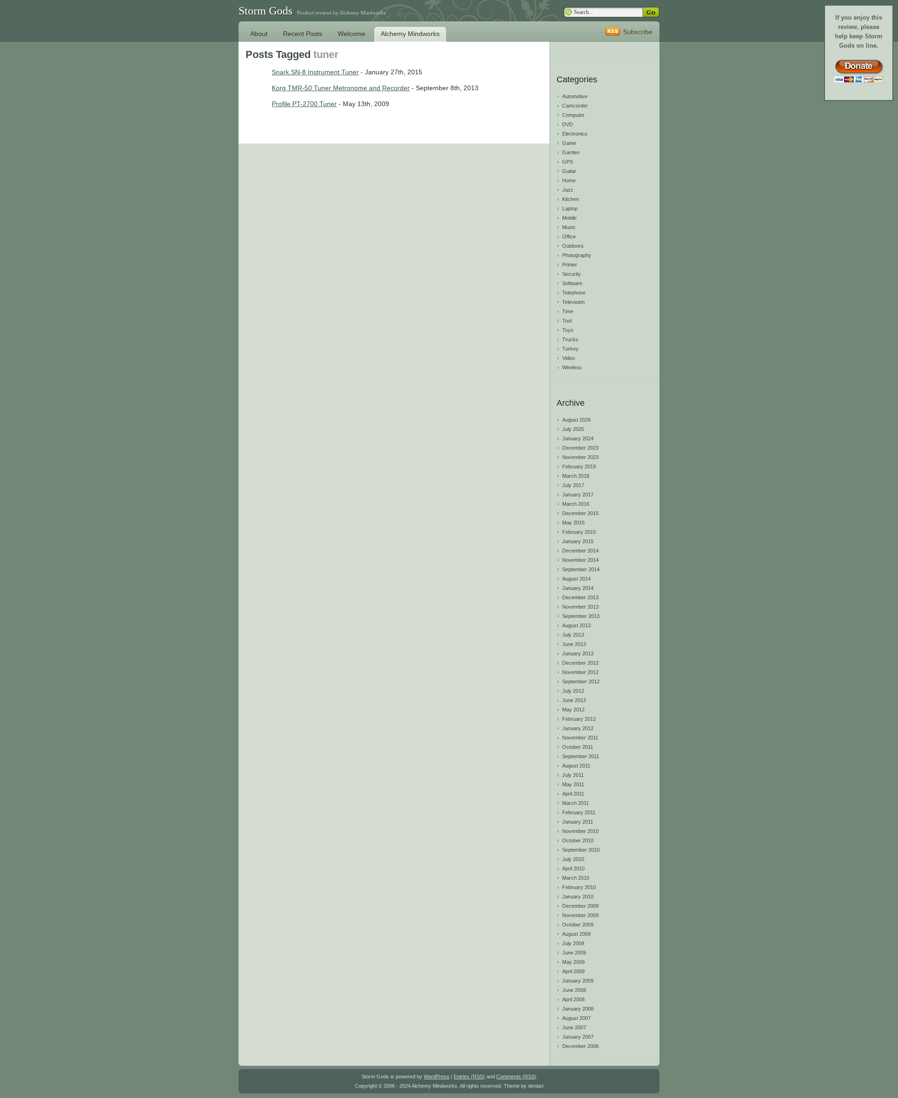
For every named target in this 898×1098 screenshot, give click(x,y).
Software (572, 283)
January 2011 (577, 822)
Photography (576, 255)
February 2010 (579, 887)
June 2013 (574, 644)
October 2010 (578, 840)
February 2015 (579, 532)
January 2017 (578, 494)
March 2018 (575, 476)
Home (569, 180)
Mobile (569, 218)
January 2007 (578, 1037)
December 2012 (580, 663)
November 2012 (580, 672)
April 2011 (573, 794)
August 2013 (576, 625)
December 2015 (580, 513)
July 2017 (573, 485)
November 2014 (580, 560)
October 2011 (577, 747)
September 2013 (581, 616)
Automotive (574, 96)
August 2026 (576, 420)
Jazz (567, 190)
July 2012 (573, 691)
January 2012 (578, 728)
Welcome (351, 33)
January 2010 (578, 896)
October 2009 (578, 924)
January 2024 (578, 438)
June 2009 (574, 952)
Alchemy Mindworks (410, 33)
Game (569, 143)
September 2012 (581, 681)
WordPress (436, 1076)
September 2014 (581, 569)
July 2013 (573, 635)
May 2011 (573, 784)
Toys (567, 330)
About (259, 33)
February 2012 (579, 719)
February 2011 (578, 812)
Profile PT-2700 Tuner (304, 104)
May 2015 (573, 522)
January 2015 (578, 541)
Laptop (570, 208)
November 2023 (580, 457)
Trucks (570, 339)
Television (573, 302)
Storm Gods (265, 11)
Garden (570, 152)
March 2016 (575, 504)
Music (569, 227)
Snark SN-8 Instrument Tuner (315, 72)
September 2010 (581, 850)
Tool (567, 320)
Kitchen (570, 199)
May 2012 (573, 709)
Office (569, 236)
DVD (567, 124)
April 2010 (573, 868)
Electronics (574, 133)
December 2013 (580, 597)
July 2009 (573, 943)
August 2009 (576, 934)
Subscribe (637, 32)
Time (567, 311)
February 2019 (579, 466)
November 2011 (580, 737)
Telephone (574, 292)
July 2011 (573, 775)
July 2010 (573, 859)
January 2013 (578, 653)
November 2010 (580, 831)
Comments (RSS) (516, 1076)
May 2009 (573, 962)
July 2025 (573, 429)
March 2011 (575, 803)
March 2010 (575, 878)
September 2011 (580, 756)
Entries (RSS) (469, 1076)
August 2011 (576, 765)
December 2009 (580, 906)
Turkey (570, 349)
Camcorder (575, 105)
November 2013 (580, 607)
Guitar (569, 171)
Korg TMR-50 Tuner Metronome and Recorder (341, 88)
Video (568, 358)
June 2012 (574, 700)
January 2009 (578, 980)
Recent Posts (302, 33)
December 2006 (580, 1046)
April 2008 (573, 999)
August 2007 (576, 1018)
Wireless (572, 367)
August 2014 (576, 578)
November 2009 (580, 915)
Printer (569, 264)
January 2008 (578, 1009)
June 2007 (574, 1027)
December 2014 (580, 550)
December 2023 (580, 448)
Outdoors (573, 246)
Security (571, 274)
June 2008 (574, 990)
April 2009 (573, 971)
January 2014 (578, 588)
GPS (567, 162)
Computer (573, 115)
